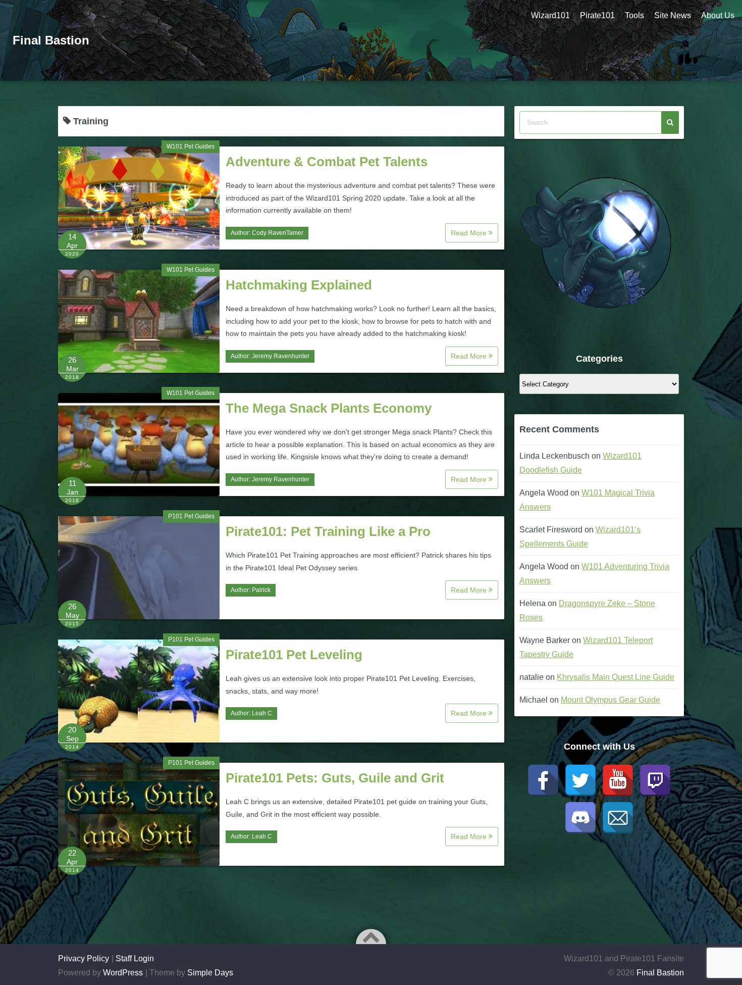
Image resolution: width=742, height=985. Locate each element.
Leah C (262, 713)
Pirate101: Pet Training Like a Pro (328, 531)
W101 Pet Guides (191, 146)
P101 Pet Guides (191, 516)
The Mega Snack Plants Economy (329, 408)
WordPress (123, 972)
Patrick (261, 590)
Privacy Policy (83, 958)
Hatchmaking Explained (299, 285)
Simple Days (210, 972)
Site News (672, 15)
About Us (717, 15)
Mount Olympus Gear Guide (610, 700)
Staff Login (135, 958)
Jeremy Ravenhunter (280, 356)
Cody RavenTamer (277, 232)
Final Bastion (51, 40)
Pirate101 (597, 15)
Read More (470, 233)
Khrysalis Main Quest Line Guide (615, 677)
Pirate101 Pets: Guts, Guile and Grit (335, 778)
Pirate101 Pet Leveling (294, 655)
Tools (634, 15)
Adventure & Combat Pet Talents (327, 162)
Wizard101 (550, 15)
